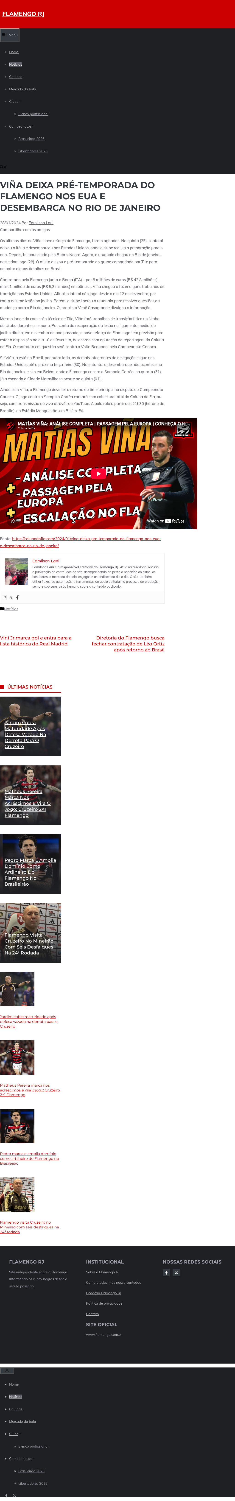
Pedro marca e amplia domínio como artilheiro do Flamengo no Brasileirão (30, 872)
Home (14, 52)
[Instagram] (5, 597)
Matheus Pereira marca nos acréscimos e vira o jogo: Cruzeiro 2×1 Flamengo (28, 803)
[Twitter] (11, 597)
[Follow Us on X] (176, 1272)
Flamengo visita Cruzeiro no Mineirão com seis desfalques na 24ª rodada (29, 1227)
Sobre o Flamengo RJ (102, 1272)
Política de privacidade (104, 1303)
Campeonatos (20, 126)
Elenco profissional (33, 114)
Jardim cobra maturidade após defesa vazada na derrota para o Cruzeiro (25, 734)
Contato (92, 1314)
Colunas (15, 77)
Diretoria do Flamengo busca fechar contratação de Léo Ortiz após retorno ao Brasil (128, 644)
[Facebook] (17, 597)
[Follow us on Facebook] (6, 1495)
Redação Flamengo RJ (103, 1293)
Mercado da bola (22, 89)
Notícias (15, 64)
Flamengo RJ (23, 14)
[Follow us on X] (14, 1495)
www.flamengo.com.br (104, 1334)
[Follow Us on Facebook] (166, 1272)
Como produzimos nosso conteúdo (113, 1282)
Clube (13, 101)
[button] (3, 167)
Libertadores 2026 (33, 151)
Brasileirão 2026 (31, 139)
